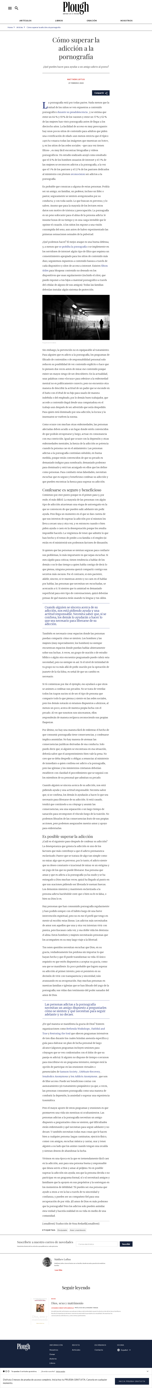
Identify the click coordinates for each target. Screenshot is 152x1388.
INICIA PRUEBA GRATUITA (132, 1381)
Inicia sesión (60, 1371)
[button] (10, 8)
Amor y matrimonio (78, 1230)
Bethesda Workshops (78, 1028)
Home (10, 27)
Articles (20, 27)
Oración (92, 20)
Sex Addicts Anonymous (84, 1076)
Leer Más (58, 1270)
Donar (52, 1354)
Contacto (99, 1350)
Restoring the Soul (60, 1033)
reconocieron (78, 174)
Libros (59, 20)
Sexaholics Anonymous (55, 1076)
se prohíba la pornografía (73, 246)
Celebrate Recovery (90, 1071)
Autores (53, 1358)
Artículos (25, 20)
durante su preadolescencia (72, 112)
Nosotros (126, 20)
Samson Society (69, 1071)
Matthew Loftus (76, 79)
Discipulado (62, 1230)
